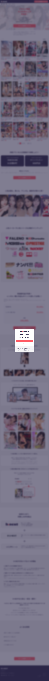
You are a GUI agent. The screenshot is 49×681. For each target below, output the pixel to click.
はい (24, 341)
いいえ (24, 343)
